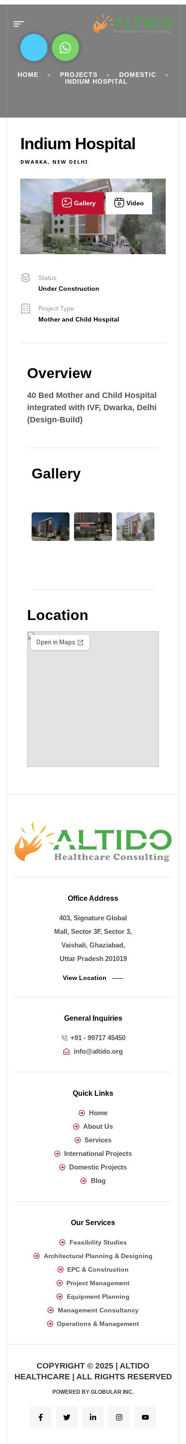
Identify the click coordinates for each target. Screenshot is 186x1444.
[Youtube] (145, 1417)
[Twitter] (67, 1417)
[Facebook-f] (40, 1417)
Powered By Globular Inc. (93, 1392)
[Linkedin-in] (93, 1417)
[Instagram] (119, 1417)
